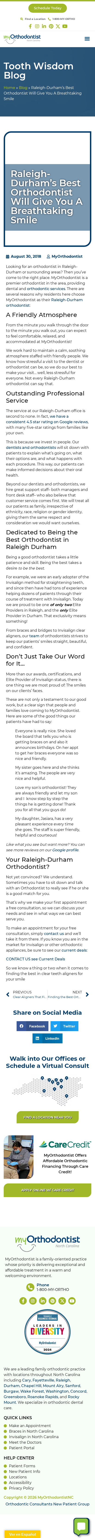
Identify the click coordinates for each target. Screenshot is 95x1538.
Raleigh (63, 1380)
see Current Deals (48, 959)
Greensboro (15, 1397)
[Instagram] (37, 26)
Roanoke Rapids (42, 1397)
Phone (43, 1285)
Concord (78, 1391)
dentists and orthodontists (31, 448)
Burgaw (11, 1391)
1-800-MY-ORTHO (53, 1290)
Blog (23, 88)
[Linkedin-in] (44, 26)
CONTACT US (18, 959)
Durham (12, 1386)
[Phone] (30, 1287)
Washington (57, 1391)
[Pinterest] (51, 26)
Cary (26, 1380)
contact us (54, 934)
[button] (87, 38)
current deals (74, 950)
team (34, 636)
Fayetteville (43, 1380)
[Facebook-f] (30, 26)
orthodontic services (46, 289)
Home (9, 88)
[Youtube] (64, 26)
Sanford (72, 1386)
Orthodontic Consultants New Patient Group (47, 1504)
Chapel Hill (31, 1386)
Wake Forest (32, 1391)
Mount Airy (53, 1386)
